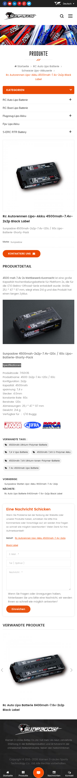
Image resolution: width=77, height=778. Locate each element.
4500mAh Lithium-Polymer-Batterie (28, 445)
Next (71, 670)
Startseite (23, 66)
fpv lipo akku (11, 123)
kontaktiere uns (19, 254)
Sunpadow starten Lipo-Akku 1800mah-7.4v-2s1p (31, 484)
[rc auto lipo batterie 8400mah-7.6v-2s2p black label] (37, 667)
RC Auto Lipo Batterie (46, 66)
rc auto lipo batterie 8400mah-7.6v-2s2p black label (33, 493)
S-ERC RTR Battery (15, 132)
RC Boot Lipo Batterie (15, 107)
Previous (2, 670)
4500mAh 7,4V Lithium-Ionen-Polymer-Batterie (34, 461)
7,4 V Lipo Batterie (18, 452)
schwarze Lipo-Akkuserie (37, 71)
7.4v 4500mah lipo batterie (23, 468)
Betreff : (36, 542)
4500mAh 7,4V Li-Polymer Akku (54, 452)
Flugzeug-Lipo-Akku (14, 115)
